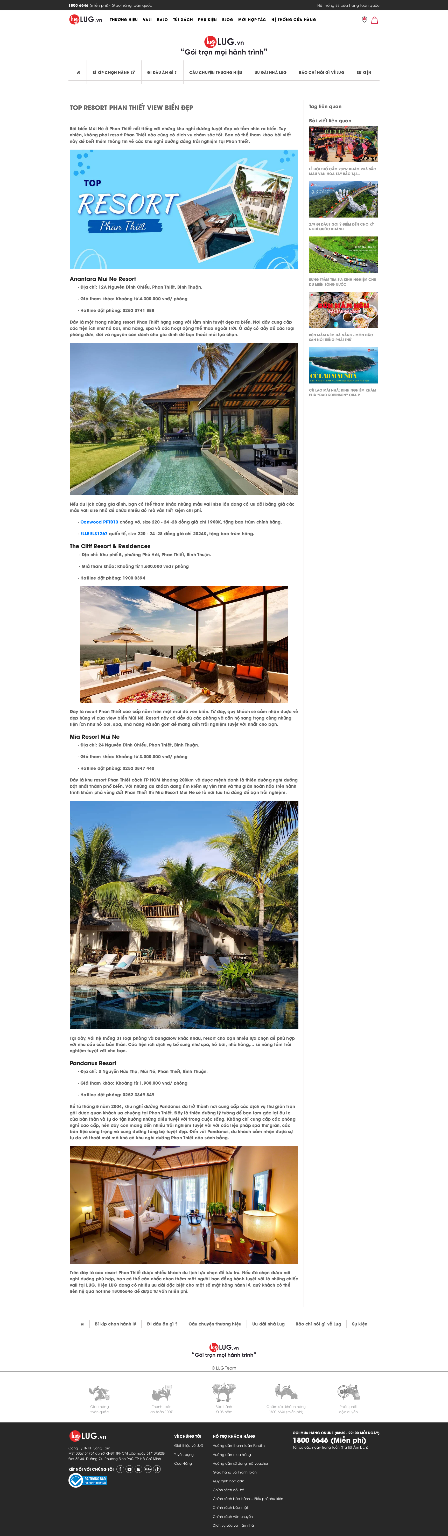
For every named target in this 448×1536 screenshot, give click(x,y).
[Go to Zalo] (148, 1469)
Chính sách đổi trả (228, 1489)
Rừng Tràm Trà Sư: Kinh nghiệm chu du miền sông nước (342, 281)
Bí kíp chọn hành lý (114, 72)
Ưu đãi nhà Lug (270, 72)
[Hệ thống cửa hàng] (364, 20)
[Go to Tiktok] (157, 1469)
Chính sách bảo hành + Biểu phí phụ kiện (248, 1498)
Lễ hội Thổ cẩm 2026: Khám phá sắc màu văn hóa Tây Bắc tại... (342, 171)
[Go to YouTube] (129, 1469)
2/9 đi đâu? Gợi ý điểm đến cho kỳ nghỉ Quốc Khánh (341, 226)
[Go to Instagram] (138, 1469)
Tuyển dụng (184, 1454)
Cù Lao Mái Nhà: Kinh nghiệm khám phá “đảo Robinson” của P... (342, 392)
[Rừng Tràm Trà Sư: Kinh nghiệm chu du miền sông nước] (344, 255)
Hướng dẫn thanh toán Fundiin (239, 1445)
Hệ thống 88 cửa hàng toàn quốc (348, 5)
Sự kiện (364, 72)
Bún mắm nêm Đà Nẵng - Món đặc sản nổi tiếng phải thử (341, 337)
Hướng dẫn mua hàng (232, 1454)
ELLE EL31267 (94, 533)
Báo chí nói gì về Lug (321, 72)
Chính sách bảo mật (230, 1507)
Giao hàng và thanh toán (235, 1472)
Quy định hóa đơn (228, 1480)
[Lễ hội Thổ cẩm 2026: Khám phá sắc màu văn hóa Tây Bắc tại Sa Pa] (344, 145)
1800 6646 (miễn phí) (286, 1411)
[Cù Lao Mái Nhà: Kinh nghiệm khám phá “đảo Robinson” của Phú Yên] (344, 366)
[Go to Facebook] (120, 1469)
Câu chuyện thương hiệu (215, 72)
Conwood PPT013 (99, 522)
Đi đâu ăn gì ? (162, 72)
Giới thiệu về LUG (189, 1445)
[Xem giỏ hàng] (375, 20)
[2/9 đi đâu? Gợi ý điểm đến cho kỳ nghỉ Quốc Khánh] (344, 200)
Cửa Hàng (183, 1463)
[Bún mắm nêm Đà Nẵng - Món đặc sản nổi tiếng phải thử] (344, 311)
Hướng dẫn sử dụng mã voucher (240, 1463)
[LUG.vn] (85, 19)
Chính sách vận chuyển (233, 1516)
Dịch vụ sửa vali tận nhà (233, 1525)
